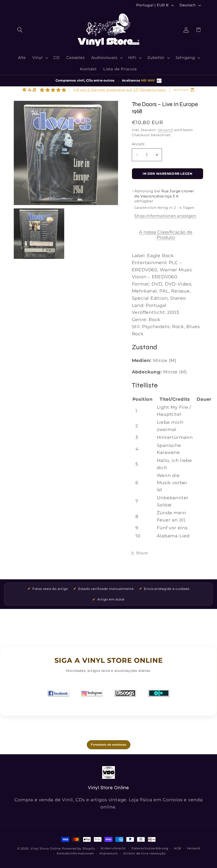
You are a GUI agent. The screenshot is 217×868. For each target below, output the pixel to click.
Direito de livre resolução (144, 853)
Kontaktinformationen (75, 853)
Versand (165, 130)
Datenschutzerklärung (149, 848)
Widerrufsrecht (113, 848)
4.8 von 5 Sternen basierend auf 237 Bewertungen (119, 90)
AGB (177, 848)
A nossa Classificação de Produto (165, 234)
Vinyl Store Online (46, 848)
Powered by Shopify (78, 848)
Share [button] (142, 552)
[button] (20, 30)
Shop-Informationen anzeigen (165, 215)
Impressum (108, 853)
